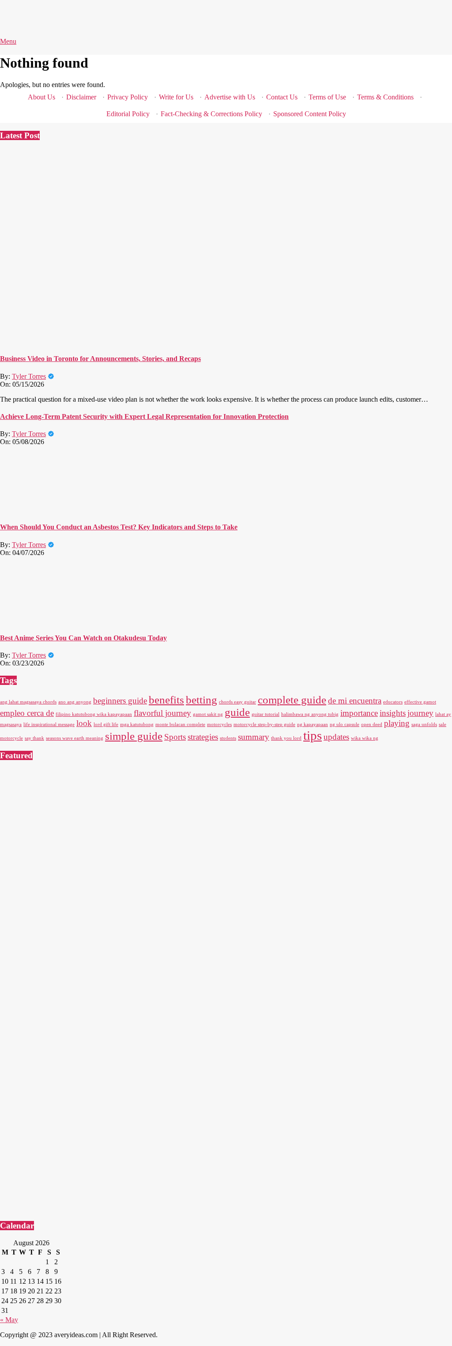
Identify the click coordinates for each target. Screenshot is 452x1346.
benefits (166, 700)
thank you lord (286, 738)
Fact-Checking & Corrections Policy (211, 114)
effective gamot (420, 702)
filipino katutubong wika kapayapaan (94, 714)
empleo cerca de (27, 713)
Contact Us (282, 97)
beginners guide (120, 700)
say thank (34, 738)
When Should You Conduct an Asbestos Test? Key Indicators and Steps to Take (118, 527)
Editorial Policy (128, 114)
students (228, 738)
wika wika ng (364, 738)
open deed (371, 724)
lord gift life (106, 724)
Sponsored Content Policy (309, 114)
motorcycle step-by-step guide (264, 724)
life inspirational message (49, 724)
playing (397, 723)
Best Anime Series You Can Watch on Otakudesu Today (83, 638)
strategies (203, 736)
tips (312, 735)
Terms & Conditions (385, 97)
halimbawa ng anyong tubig (310, 714)
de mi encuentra (354, 700)
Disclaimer (81, 97)
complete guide (292, 700)
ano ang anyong (74, 702)
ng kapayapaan (312, 724)
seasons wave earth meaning (74, 738)
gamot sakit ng (208, 714)
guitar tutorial (265, 714)
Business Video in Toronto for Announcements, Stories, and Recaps (100, 358)
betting (201, 700)
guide (237, 712)
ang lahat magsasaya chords (28, 702)
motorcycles (219, 724)
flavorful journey (162, 713)
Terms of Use (327, 97)
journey (420, 713)
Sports (175, 736)
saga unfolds (424, 724)
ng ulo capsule (344, 724)
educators (393, 702)
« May (9, 1319)
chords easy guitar (237, 702)
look (84, 723)
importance (359, 713)
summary (253, 736)
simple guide (133, 736)
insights (393, 713)
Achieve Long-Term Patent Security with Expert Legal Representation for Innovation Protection (144, 416)
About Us (41, 97)
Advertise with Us (229, 97)
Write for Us (176, 97)
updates (336, 736)
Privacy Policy (127, 97)
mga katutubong (137, 724)
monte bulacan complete (180, 724)
